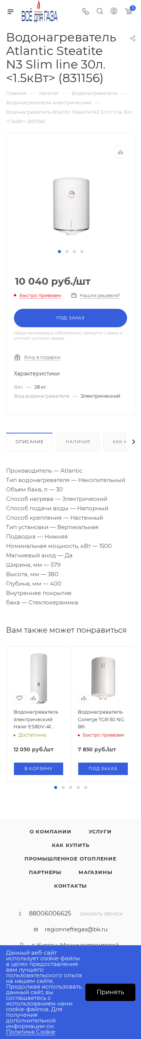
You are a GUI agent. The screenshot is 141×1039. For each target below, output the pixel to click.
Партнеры (45, 872)
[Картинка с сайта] (70, 206)
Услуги (100, 831)
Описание (29, 441)
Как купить (70, 845)
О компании (50, 831)
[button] (59, 251)
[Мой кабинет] (114, 11)
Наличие (78, 441)
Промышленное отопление (70, 859)
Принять (110, 992)
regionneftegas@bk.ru (76, 929)
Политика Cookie (30, 1031)
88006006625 (50, 914)
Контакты (70, 886)
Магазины (95, 872)
